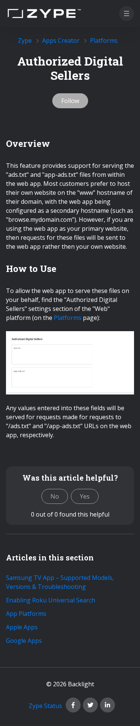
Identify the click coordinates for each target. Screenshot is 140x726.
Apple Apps (22, 627)
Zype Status (45, 706)
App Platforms (26, 613)
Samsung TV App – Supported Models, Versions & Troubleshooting (60, 582)
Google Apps (24, 640)
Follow (70, 101)
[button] (126, 13)
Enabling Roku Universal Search (50, 600)
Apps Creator (61, 40)
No (54, 496)
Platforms (104, 40)
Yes (85, 496)
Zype (25, 40)
